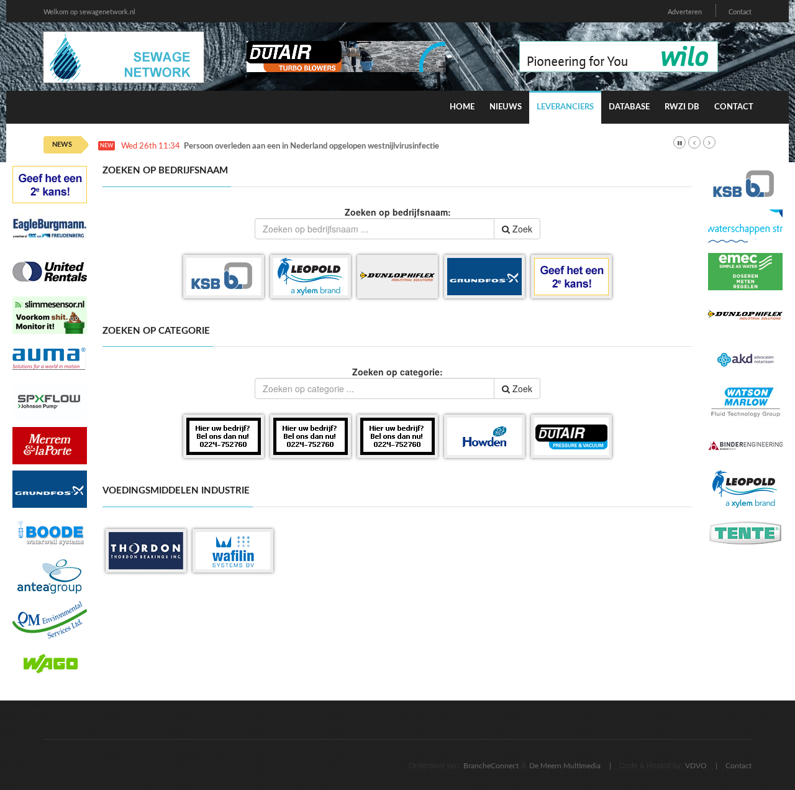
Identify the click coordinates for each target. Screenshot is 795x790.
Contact (740, 12)
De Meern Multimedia (565, 765)
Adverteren (685, 12)
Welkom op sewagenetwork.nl (89, 12)
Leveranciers (565, 107)
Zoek (521, 229)
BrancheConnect (491, 765)
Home (462, 107)
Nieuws (505, 107)
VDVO (696, 765)
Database (629, 107)
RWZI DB (682, 107)
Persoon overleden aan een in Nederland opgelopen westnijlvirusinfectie (311, 146)
